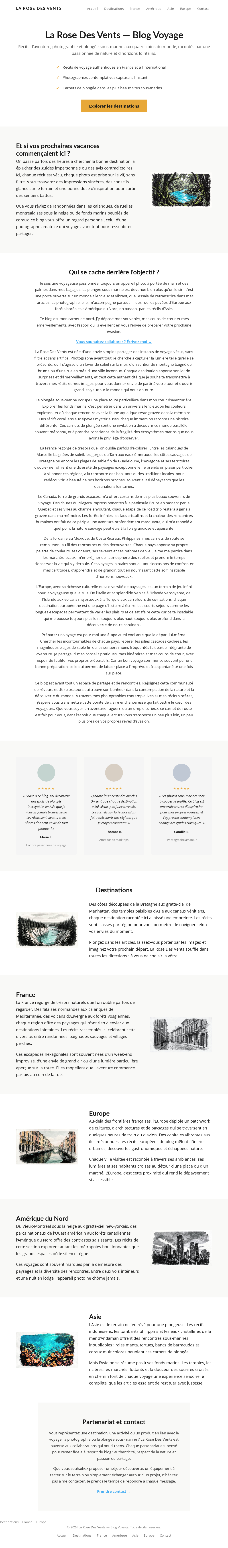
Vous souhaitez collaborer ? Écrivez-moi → (114, 341)
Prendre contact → (114, 1491)
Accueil (92, 8)
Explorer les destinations (114, 106)
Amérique (153, 8)
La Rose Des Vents (39, 8)
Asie (170, 8)
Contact (203, 8)
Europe (185, 8)
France (135, 8)
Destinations (114, 8)
